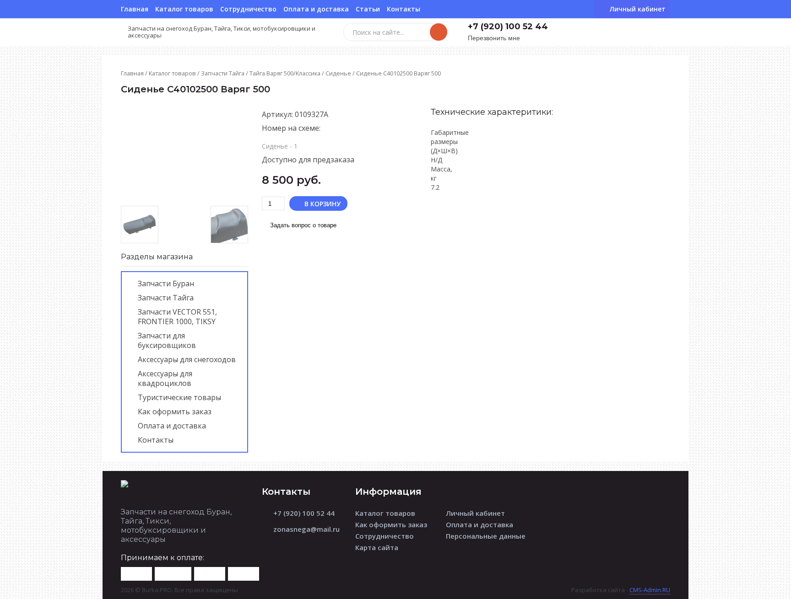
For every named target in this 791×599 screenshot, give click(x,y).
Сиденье (338, 73)
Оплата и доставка (316, 9)
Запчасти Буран (166, 283)
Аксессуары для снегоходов (187, 359)
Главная (134, 9)
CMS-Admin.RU (649, 590)
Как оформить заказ (174, 411)
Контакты (403, 9)
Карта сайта (376, 547)
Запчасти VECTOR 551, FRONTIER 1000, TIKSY (177, 316)
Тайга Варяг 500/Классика (284, 73)
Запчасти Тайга (222, 73)
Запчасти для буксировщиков (167, 340)
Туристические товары (179, 397)
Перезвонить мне (494, 38)
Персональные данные (486, 535)
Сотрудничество (248, 9)
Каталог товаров (184, 9)
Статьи (368, 9)
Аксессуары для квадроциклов (165, 378)
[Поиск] (438, 32)
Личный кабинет (475, 513)
